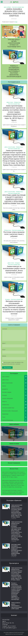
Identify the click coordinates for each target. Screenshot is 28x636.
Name (4, 343)
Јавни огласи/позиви (10, 147)
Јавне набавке (7, 7)
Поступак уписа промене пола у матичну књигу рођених (14, 234)
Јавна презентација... (14, 454)
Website (4, 356)
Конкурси (17, 263)
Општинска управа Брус (18, 7)
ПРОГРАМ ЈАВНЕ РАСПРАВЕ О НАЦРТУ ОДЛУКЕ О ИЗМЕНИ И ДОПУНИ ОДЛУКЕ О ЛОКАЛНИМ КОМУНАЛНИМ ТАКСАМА (14, 199)
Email (4, 349)
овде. (16, 22)
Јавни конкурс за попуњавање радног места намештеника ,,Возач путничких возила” (14, 269)
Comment (4, 329)
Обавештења (17, 102)
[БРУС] (14, 1)
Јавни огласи (10, 102)
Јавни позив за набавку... (14, 435)
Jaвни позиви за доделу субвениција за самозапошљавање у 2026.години (16, 605)
